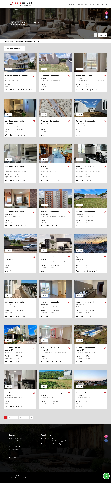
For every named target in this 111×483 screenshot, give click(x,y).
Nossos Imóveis (9, 41)
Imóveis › (71, 4)
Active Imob (25, 476)
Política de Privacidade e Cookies (18, 478)
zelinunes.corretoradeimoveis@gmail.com (56, 441)
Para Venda (15, 438)
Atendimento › (94, 4)
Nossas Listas (19, 41)
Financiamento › (82, 4)
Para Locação (15, 441)
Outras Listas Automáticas (13, 48)
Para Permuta (16, 444)
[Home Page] (107, 4)
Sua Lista (14, 461)
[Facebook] (106, 440)
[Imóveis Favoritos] (102, 4)
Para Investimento (18, 446)
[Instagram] (106, 436)
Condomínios (16, 452)
